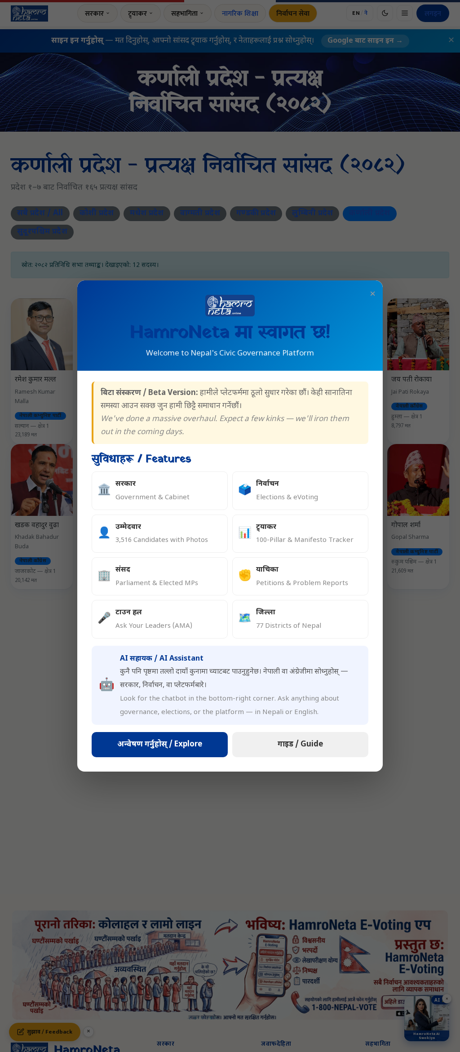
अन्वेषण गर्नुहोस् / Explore (159, 745)
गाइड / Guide (300, 745)
